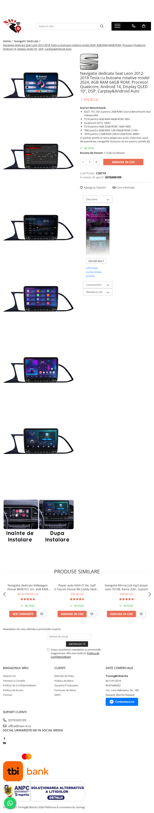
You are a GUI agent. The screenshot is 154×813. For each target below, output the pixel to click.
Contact (7, 695)
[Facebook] (4, 738)
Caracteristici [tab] (93, 284)
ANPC (57, 695)
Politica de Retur (64, 681)
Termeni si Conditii (14, 681)
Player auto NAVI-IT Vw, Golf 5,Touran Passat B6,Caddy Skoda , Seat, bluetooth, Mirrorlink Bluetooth (77, 587)
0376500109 (16, 720)
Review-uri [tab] (94, 292)
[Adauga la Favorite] (41, 614)
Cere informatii (125, 187)
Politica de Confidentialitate (19, 685)
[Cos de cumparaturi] (143, 26)
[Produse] (118, 27)
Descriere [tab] (91, 199)
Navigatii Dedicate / (27, 41)
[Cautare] (101, 26)
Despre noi (9, 676)
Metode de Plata (64, 676)
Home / (8, 41)
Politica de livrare (13, 690)
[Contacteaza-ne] (133, 26)
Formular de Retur (65, 690)
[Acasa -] (16, 26)
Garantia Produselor (66, 685)
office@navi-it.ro (19, 726)
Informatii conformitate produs (94, 272)
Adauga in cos (123, 162)
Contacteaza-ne (124, 701)
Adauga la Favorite (94, 187)
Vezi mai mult (96, 261)
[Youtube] (4, 743)
